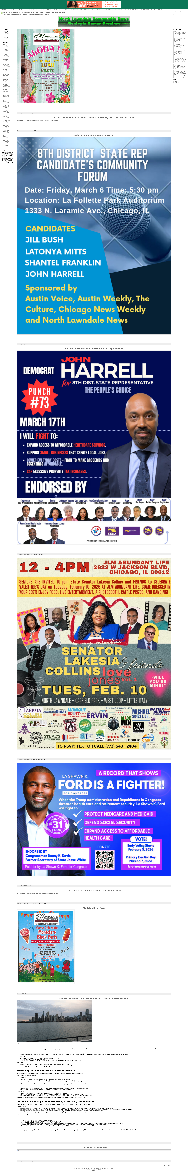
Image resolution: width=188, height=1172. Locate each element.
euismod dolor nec (10, 154)
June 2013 (5, 136)
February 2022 (6, 74)
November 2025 (6, 49)
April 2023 (5, 63)
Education (5, 33)
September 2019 (6, 92)
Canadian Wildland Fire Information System (55, 1095)
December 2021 (6, 76)
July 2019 (5, 94)
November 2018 (6, 96)
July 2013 (5, 135)
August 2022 (5, 68)
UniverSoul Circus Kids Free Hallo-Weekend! (180, 65)
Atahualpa (99, 1169)
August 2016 (5, 114)
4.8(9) (35, 1112)
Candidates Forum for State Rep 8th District (93, 135)
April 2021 (5, 84)
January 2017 (5, 111)
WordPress (176, 82)
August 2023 (5, 60)
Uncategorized (6, 40)
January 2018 (5, 104)
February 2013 (6, 139)
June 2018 (5, 101)
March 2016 (5, 116)
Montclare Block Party (94, 908)
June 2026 (5, 44)
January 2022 (5, 75)
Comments (184, 11)
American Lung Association (26, 1108)
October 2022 (5, 65)
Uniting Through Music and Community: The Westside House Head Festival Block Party (180, 73)
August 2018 (5, 99)
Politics (4, 37)
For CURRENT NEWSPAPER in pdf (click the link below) (94, 890)
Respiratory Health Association (27, 1109)
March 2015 (5, 122)
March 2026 (5, 46)
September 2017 (6, 106)
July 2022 (5, 69)
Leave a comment (40, 113)
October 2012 (5, 142)
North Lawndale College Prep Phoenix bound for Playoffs (180, 76)
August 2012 (5, 145)
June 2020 (5, 87)
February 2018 (6, 102)
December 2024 (6, 54)
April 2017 (5, 110)
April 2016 (5, 115)
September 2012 (6, 144)
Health (4, 36)
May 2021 (5, 82)
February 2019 (6, 95)
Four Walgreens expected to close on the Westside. (180, 67)
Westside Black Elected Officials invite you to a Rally (180, 59)
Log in (175, 81)
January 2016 (5, 119)
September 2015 (6, 120)
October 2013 (5, 134)
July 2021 (5, 80)
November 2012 (6, 141)
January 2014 (5, 131)
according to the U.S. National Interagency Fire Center (65, 1080)
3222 (175, 68)
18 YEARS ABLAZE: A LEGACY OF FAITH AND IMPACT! (179, 61)
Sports (4, 38)
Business (5, 31)
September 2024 (6, 56)
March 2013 (5, 137)
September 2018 (6, 97)
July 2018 (5, 100)
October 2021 (5, 78)
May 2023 (5, 61)
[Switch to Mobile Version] (94, 1170)
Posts (178, 11)
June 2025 (5, 51)
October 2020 (5, 85)
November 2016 (6, 112)
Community (5, 32)
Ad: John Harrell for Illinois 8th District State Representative (94, 349)
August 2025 (5, 50)
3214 (175, 70)
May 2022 (5, 70)
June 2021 (5, 81)
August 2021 (5, 79)
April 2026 (5, 45)
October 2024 (5, 55)
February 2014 (6, 130)
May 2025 (5, 53)
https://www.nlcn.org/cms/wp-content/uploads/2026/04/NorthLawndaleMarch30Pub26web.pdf (38, 120)
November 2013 (6, 132)
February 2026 (6, 48)
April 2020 (5, 90)
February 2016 (6, 117)
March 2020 (5, 91)
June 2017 (5, 109)
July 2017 (5, 107)
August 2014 (5, 127)
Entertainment (6, 35)
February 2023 (6, 64)
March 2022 (5, 73)
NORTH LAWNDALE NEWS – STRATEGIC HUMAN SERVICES (34, 12)
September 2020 (6, 86)
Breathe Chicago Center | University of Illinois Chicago (32, 1110)
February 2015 (6, 124)
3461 (175, 43)
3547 (175, 31)
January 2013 (5, 140)
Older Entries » (167, 1165)
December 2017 (6, 105)
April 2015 (5, 121)
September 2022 (6, 66)
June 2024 (5, 58)
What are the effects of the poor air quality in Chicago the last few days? (94, 998)
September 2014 (6, 126)
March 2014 (5, 129)
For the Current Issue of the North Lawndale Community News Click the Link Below (94, 118)
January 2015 (5, 125)
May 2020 (5, 89)
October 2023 (5, 59)
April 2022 (5, 71)
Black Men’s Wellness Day (94, 1148)
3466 (175, 41)
